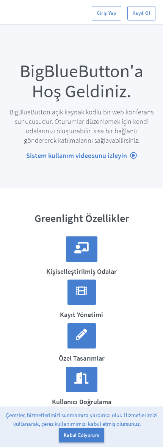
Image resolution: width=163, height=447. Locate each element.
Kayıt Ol (141, 13)
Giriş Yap (106, 13)
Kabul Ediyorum (81, 435)
